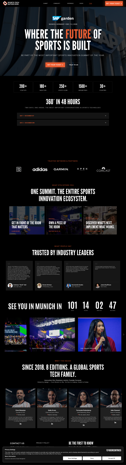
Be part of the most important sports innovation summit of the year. (63, 55)
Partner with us (54, 231)
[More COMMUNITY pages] (64, 3)
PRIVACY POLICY (42, 443)
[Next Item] (118, 169)
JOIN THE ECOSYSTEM (93, 231)
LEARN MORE (16, 231)
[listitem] (27, 220)
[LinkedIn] (21, 424)
